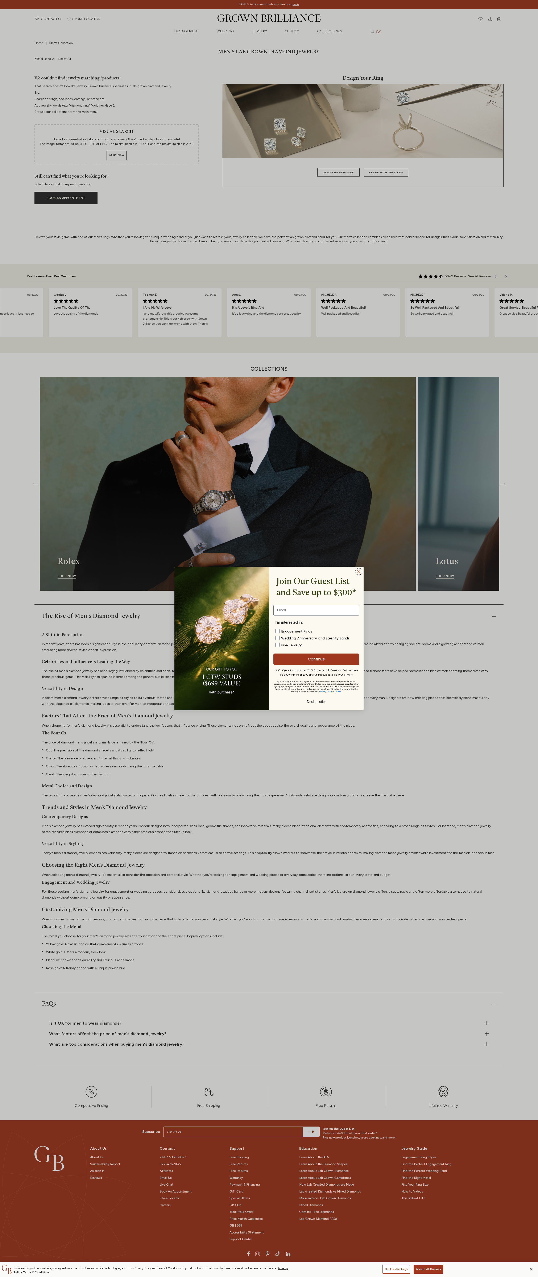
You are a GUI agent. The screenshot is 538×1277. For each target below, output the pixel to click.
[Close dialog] (359, 571)
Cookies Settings (396, 1269)
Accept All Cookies (428, 1269)
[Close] (531, 1269)
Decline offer (316, 701)
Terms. (338, 692)
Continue (316, 659)
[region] (269, 1269)
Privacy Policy (325, 692)
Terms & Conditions (36, 1272)
